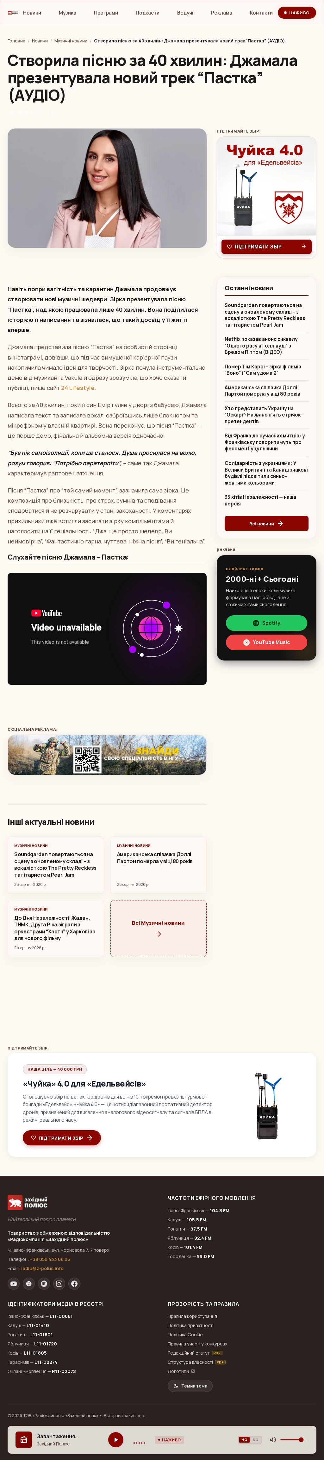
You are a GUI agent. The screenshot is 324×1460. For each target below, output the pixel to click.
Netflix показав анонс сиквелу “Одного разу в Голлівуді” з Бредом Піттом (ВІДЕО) (261, 345)
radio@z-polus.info (42, 1268)
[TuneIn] (29, 1284)
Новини (32, 12)
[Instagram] (59, 1284)
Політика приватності (191, 1325)
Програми (106, 12)
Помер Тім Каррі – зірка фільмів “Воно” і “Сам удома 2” (263, 370)
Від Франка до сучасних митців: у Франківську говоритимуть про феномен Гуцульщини (265, 442)
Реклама (221, 12)
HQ (244, 1439)
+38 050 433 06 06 (50, 1259)
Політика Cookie (185, 1335)
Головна (16, 41)
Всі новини (266, 523)
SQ (255, 1439)
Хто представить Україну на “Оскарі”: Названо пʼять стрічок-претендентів (264, 415)
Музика (67, 12)
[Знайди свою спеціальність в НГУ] (107, 754)
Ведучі (185, 12)
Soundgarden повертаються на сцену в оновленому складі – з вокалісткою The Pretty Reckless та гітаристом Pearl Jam (265, 315)
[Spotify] (44, 1284)
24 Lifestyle (78, 388)
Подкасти (147, 12)
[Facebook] (74, 1284)
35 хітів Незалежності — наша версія (260, 500)
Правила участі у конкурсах (197, 1344)
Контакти (261, 12)
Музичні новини (70, 41)
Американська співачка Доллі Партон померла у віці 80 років (262, 391)
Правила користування (192, 1316)
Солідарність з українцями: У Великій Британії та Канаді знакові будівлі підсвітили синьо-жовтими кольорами (266, 473)
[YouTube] (14, 1284)
